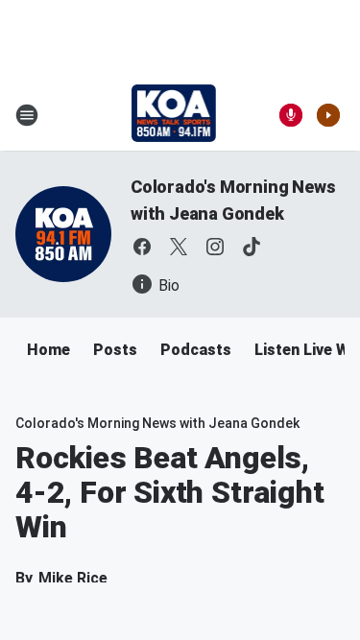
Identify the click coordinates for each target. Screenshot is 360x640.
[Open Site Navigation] (26, 115)
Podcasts (195, 350)
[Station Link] (174, 115)
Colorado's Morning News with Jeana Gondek (157, 423)
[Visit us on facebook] (142, 246)
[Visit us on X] (178, 246)
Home (48, 350)
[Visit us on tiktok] (251, 246)
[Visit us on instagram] (215, 246)
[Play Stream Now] (328, 115)
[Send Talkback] (290, 115)
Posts (115, 350)
